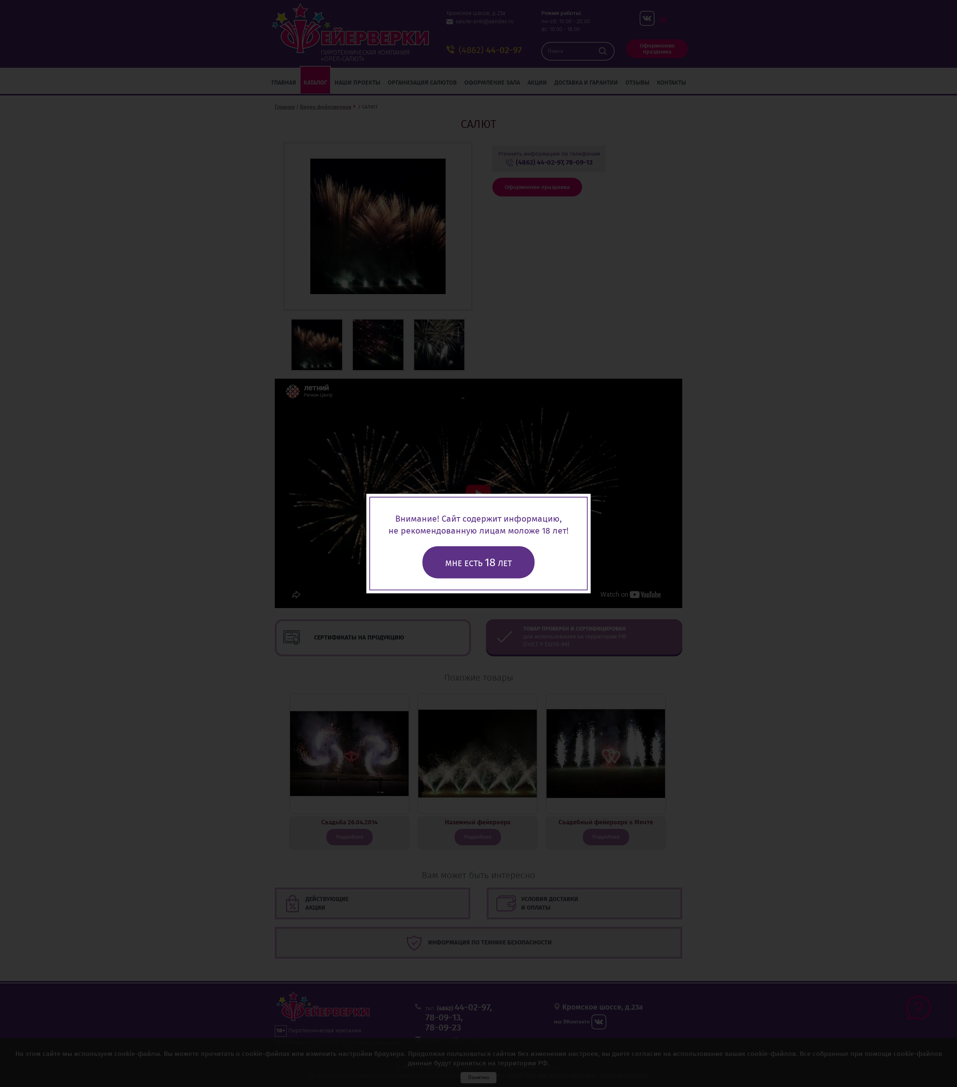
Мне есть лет (478, 562)
